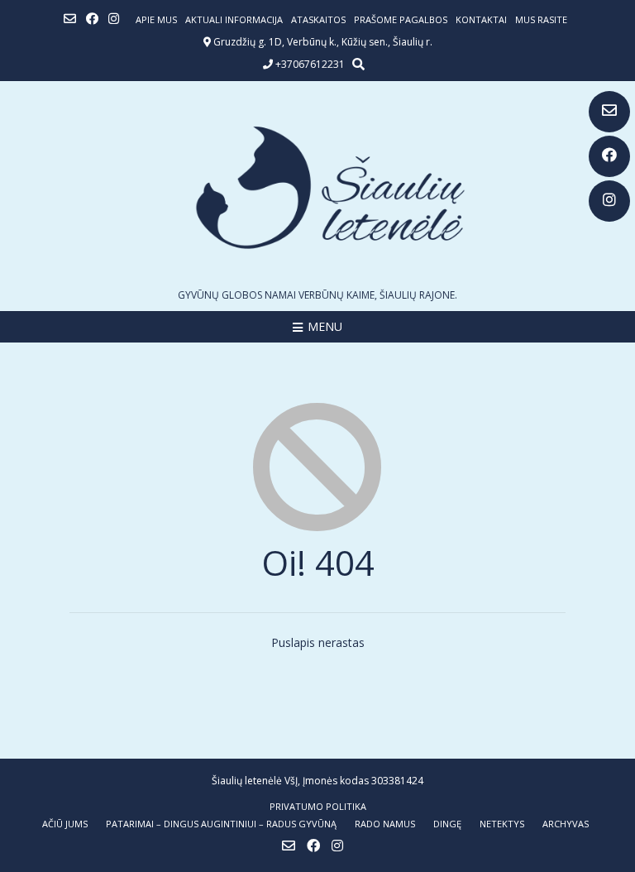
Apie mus (156, 19)
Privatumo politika (318, 806)
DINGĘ (447, 823)
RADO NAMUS (385, 823)
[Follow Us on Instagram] (609, 201)
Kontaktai (481, 19)
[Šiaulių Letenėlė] (317, 187)
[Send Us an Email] (609, 111)
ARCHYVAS (565, 823)
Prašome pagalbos (400, 19)
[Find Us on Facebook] (609, 156)
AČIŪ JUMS (65, 823)
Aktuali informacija (234, 19)
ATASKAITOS (318, 19)
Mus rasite (541, 19)
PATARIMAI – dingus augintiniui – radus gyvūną (221, 823)
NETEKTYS (502, 823)
